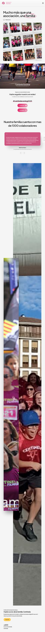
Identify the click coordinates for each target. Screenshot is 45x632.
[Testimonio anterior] (21, 153)
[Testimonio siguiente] (24, 153)
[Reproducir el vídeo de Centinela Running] (22, 76)
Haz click (7, 619)
